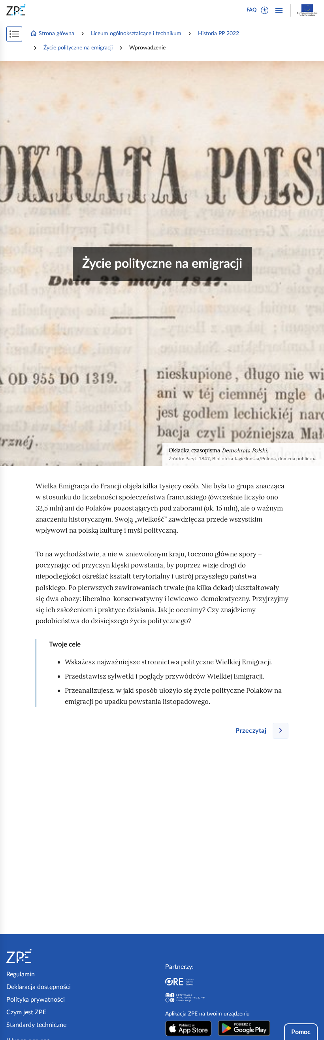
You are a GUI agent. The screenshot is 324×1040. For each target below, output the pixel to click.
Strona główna (56, 33)
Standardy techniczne (36, 1025)
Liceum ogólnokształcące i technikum (136, 33)
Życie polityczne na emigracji (78, 48)
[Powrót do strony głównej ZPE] (17, 10)
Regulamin (20, 974)
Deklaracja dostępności (38, 987)
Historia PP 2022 (218, 33)
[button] (265, 10)
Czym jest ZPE (26, 1012)
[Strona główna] (42, 956)
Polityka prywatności (35, 1000)
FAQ (252, 10)
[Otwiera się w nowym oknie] (188, 1028)
